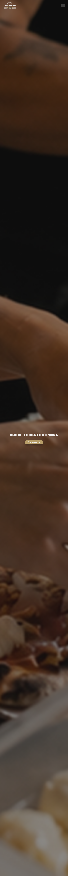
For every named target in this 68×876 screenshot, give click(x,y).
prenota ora (34, 442)
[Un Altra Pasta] (9, 5)
